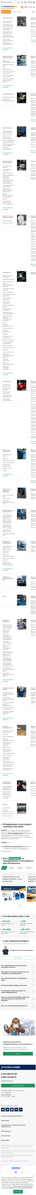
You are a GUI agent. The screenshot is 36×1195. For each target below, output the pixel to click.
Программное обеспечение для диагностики (8, 190)
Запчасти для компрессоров (7, 385)
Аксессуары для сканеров (7, 170)
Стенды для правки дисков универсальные (8, 704)
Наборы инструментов (7, 331)
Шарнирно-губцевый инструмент (6, 368)
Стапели (33, 527)
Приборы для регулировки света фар (8, 578)
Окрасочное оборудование (7, 542)
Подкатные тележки (8, 460)
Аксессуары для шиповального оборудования (7, 788)
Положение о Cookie (7, 1152)
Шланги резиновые (8, 813)
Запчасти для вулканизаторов (7, 137)
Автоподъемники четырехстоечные (8, 32)
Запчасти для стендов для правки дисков (8, 699)
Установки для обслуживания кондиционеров (7, 659)
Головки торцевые (8, 292)
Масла (32, 29)
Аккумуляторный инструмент (8, 276)
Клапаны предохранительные (8, 739)
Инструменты (7, 272)
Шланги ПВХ (6, 808)
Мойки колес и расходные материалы (7, 490)
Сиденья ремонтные (8, 462)
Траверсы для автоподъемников (8, 43)
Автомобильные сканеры (7, 166)
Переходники (6, 747)
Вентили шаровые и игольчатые (8, 731)
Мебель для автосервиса (6, 450)
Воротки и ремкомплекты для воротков (8, 285)
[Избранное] (22, 2)
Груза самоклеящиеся (7, 68)
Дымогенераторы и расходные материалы (8, 177)
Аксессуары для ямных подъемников (8, 36)
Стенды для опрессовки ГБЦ (7, 642)
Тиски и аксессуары (8, 352)
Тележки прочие (7, 468)
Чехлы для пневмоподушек (7, 148)
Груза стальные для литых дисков (8, 76)
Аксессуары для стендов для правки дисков (8, 694)
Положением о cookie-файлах (22, 1186)
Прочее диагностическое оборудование (8, 195)
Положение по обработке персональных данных (15, 1161)
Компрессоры (7, 381)
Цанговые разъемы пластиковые (8, 769)
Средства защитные (8, 347)
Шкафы (5, 470)
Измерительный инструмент (7, 309)
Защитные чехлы (7, 220)
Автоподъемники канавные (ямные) (8, 25)
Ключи (4, 322)
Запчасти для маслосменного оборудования (7, 521)
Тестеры (5, 199)
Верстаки (5, 458)
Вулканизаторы (7, 128)
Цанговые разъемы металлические (8, 765)
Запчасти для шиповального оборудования (7, 793)
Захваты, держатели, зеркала (8, 305)
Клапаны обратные (8, 736)
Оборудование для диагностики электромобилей (8, 182)
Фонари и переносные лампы (8, 363)
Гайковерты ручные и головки (8, 289)
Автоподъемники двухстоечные (8, 21)
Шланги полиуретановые (7, 810)
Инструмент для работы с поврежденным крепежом (7, 318)
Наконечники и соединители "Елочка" (7, 744)
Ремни (5, 596)
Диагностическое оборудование (8, 162)
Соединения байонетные (6, 758)
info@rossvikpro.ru (7, 1081)
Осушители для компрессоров (7, 396)
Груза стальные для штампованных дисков (8, 80)
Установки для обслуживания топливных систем (8, 664)
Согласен (18, 1192)
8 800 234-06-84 (22, 7)
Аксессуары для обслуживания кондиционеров (7, 626)
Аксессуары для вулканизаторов (7, 131)
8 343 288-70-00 (9, 1074)
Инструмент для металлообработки (8, 313)
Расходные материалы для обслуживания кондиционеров (7, 637)
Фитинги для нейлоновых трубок (8, 761)
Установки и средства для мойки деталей (8, 674)
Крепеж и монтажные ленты (8, 325)
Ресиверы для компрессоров (7, 399)
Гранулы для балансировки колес (9, 61)
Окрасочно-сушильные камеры (8, 555)
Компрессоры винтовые (7, 388)
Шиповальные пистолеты (7, 797)
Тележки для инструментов (7, 465)
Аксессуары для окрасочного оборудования (7, 548)
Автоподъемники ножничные (8, 29)
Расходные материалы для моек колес (8, 502)
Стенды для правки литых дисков (8, 708)
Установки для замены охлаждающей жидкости (7, 647)
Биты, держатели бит (9, 279)
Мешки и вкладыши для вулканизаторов (8, 141)
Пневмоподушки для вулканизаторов (9, 144)
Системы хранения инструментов (8, 342)
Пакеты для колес (8, 223)
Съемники (5, 349)
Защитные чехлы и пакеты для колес (8, 216)
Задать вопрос (18, 957)
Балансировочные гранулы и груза (8, 57)
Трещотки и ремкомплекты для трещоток (8, 355)
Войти (18, 1054)
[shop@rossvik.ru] (26, 7)
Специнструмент (7, 345)
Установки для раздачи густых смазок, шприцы (7, 526)
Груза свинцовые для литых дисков (9, 72)
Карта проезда (6, 1094)
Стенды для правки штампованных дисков (8, 713)
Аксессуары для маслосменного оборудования (7, 516)
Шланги (5, 804)
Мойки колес (6, 498)
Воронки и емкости (8, 281)
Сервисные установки (6, 621)
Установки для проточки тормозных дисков (9, 669)
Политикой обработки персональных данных (16, 1187)
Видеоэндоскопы (8, 173)
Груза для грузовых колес (8, 65)
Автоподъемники (8, 18)
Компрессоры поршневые (7, 392)
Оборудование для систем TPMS (8, 186)
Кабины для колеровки (6, 551)
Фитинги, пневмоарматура (8, 727)
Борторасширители (8, 94)
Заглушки (5, 734)
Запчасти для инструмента (6, 302)
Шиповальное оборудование (7, 782)
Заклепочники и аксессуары (7, 298)
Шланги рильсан (7, 815)
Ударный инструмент (6, 359)
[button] (20, 906)
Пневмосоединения (8, 753)
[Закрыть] (33, 1175)
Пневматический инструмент (7, 336)
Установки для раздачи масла (7, 530)
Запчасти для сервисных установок (6, 631)
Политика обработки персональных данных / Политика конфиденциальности (17, 1155)
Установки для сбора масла (9, 534)
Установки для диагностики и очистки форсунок (8, 202)
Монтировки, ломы (8, 328)
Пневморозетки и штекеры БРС (8, 750)
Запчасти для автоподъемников (8, 39)
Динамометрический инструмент (9, 295)
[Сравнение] (18, 2)
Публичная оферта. (6, 1150)
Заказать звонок (18, 1085)
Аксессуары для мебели (7, 455)
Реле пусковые (7, 755)
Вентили (33, 98)
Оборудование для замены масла (8, 511)
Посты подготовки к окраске (8, 559)
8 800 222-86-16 (8, 1077)
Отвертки (5, 334)
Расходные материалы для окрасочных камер (8, 563)
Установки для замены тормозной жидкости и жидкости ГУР (8, 653)
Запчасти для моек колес (8, 495)
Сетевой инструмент (8, 339)
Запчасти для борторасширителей (9, 100)
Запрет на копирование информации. (24, 1150)
